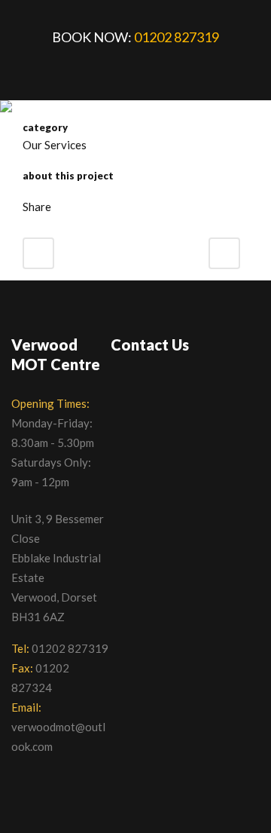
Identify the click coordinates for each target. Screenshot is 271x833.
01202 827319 (176, 37)
